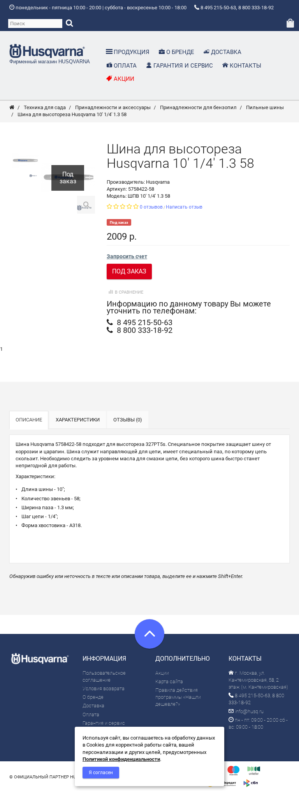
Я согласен (101, 772)
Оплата (91, 714)
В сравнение (129, 292)
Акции (162, 673)
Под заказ (129, 271)
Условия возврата (104, 688)
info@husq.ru (249, 711)
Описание (29, 420)
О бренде (93, 697)
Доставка (93, 705)
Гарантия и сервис (104, 723)
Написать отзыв (184, 207)
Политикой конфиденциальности (121, 759)
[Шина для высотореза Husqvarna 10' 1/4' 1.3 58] (25, 161)
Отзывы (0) (127, 420)
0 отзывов (151, 207)
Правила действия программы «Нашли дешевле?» (178, 697)
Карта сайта (169, 681)
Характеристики (78, 420)
